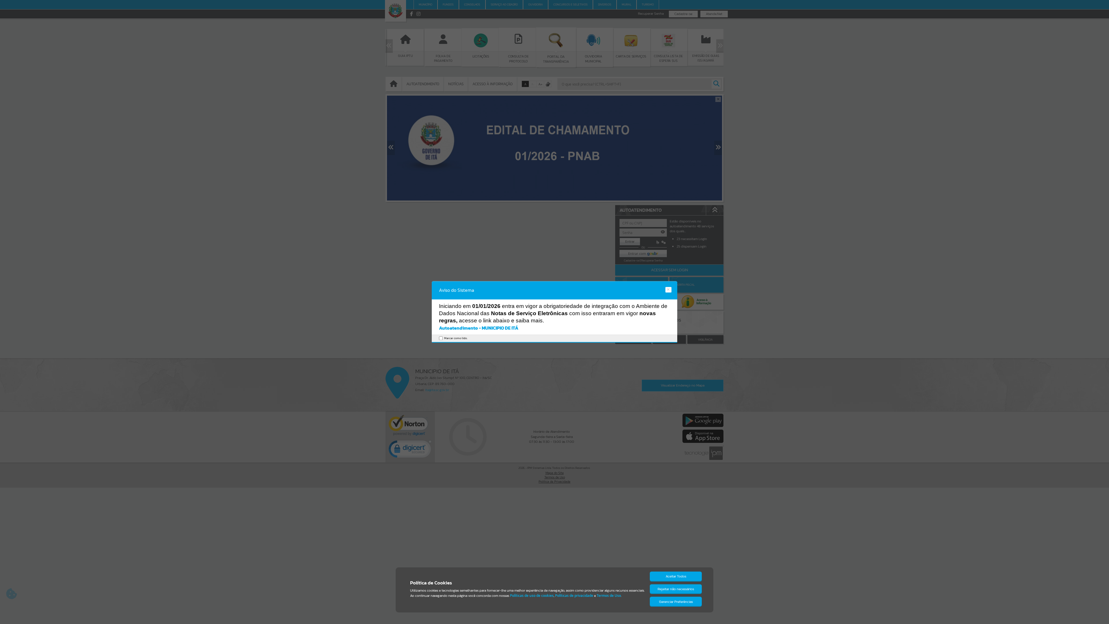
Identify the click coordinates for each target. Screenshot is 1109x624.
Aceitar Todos (676, 576)
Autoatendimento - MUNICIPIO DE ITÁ (478, 327)
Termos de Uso (609, 595)
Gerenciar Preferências (676, 601)
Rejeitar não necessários (676, 589)
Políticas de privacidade (574, 595)
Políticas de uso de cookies (532, 595)
